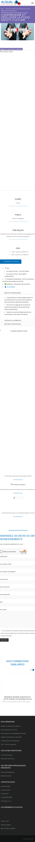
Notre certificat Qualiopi (8, 828)
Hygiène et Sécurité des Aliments (10, 726)
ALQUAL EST (5, 793)
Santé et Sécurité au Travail (9, 729)
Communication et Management (10, 740)
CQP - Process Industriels (8, 744)
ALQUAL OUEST (6, 790)
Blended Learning (6, 776)
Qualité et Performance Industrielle (11, 737)
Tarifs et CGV (5, 821)
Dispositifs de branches (8, 758)
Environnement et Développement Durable (13, 733)
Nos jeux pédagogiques (7, 772)
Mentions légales (6, 825)
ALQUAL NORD (5, 786)
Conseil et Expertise (7, 755)
